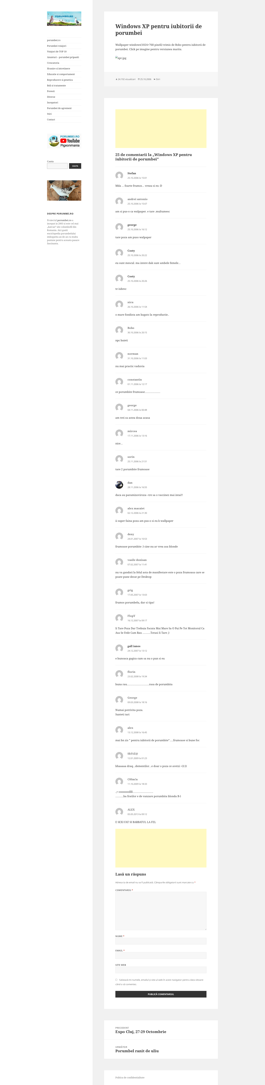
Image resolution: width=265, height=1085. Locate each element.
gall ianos (134, 646)
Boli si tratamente (56, 85)
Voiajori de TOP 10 (57, 51)
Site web (120, 964)
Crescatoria (53, 62)
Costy (131, 250)
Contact (51, 119)
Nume (119, 936)
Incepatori (52, 102)
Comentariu (124, 890)
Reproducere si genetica (60, 79)
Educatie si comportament (61, 74)
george (132, 225)
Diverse (51, 96)
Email (120, 950)
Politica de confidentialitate (130, 1077)
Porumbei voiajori (56, 45)
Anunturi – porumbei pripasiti (63, 57)
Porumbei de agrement (59, 108)
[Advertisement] (160, 128)
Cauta (50, 161)
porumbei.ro (53, 40)
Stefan (132, 173)
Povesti (51, 91)
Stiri (49, 113)
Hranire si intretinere (58, 68)
